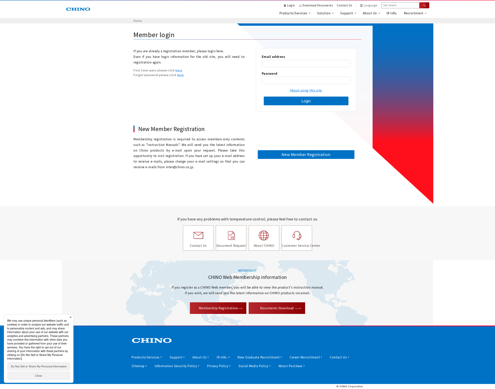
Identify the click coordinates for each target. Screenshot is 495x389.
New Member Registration (306, 154)
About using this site (306, 90)
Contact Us (344, 5)
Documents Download (277, 308)
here (178, 70)
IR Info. (392, 13)
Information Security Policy (176, 365)
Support (176, 357)
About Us (199, 357)
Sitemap (138, 365)
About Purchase (290, 365)
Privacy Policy (217, 365)
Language (370, 5)
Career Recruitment (305, 357)
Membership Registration (218, 308)
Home (137, 21)
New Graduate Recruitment (258, 357)
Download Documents (317, 5)
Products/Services (145, 357)
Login (306, 101)
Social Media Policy (253, 365)
